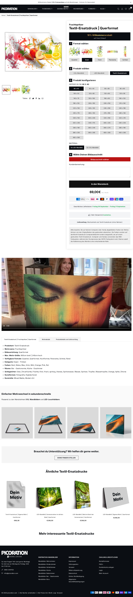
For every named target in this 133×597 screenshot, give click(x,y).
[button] (129, 9)
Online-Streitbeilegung (76, 576)
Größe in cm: (79, 84)
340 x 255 (122, 123)
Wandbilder (32, 9)
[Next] (62, 52)
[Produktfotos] (17, 422)
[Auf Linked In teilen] (39, 98)
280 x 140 (122, 113)
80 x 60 (107, 88)
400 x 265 (122, 132)
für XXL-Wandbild (92, 147)
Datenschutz (73, 573)
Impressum (72, 561)
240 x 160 (107, 108)
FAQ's (101, 564)
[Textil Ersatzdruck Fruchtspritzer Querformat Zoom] (26, 89)
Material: (73, 143)
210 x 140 (122, 103)
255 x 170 (76, 113)
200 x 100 (91, 103)
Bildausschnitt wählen (100, 159)
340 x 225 (107, 123)
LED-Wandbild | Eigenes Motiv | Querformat (116, 514)
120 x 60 (92, 93)
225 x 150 (76, 108)
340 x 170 (91, 123)
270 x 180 (107, 113)
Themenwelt (47, 9)
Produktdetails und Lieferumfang (67, 339)
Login (101, 570)
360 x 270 (107, 127)
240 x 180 (122, 108)
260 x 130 (91, 113)
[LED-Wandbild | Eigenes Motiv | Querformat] (116, 494)
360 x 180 (76, 127)
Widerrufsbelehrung (75, 570)
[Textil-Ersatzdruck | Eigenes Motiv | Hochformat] (17, 494)
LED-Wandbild (99, 73)
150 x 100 (92, 98)
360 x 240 (91, 127)
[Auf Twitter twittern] (33, 98)
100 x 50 (76, 93)
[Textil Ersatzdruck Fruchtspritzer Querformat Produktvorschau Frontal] (6, 89)
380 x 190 (122, 127)
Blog (102, 9)
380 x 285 (91, 132)
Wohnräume (78, 9)
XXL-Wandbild (79, 73)
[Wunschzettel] (126, 9)
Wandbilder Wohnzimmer (46, 561)
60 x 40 (76, 88)
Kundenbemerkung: (77, 164)
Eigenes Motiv (62, 8)
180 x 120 (76, 103)
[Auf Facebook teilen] (30, 98)
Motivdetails (46, 339)
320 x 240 (76, 123)
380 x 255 (76, 132)
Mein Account (103, 573)
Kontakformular (104, 561)
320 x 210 (122, 118)
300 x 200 (91, 118)
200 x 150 (107, 103)
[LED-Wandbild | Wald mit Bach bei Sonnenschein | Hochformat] (83, 494)
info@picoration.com (11, 573)
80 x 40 (91, 88)
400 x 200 (107, 132)
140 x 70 (76, 98)
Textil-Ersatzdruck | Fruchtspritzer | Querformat (20, 339)
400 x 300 (76, 137)
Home (3, 15)
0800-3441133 (9, 570)
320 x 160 (107, 118)
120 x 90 (122, 93)
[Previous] (4, 52)
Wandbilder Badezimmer (46, 573)
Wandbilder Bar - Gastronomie (48, 576)
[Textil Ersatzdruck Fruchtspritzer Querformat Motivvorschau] (16, 89)
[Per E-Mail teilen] (42, 98)
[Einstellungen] (122, 9)
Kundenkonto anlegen (106, 567)
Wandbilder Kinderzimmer (47, 564)
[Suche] (118, 9)
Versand (71, 567)
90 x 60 (122, 88)
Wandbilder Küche (44, 570)
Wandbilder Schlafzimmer (46, 567)
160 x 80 (107, 98)
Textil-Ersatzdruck (120, 73)
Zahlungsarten (73, 564)
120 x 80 (107, 93)
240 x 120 (91, 108)
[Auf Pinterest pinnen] (36, 98)
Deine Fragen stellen (66, 458)
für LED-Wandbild (77, 147)
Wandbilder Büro (44, 579)
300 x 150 (76, 118)
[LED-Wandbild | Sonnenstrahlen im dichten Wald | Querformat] (50, 494)
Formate (91, 9)
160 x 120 (122, 98)
